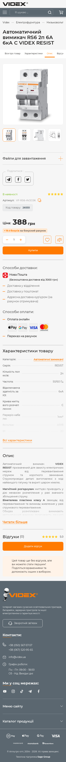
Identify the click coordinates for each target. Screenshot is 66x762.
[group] (33, 94)
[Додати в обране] (47, 240)
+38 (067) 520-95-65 (21, 649)
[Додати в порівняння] (59, 240)
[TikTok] (22, 691)
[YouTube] (5, 691)
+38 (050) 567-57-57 (20, 645)
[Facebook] (38, 691)
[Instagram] (13, 691)
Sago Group (43, 756)
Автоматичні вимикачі (48, 359)
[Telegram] (30, 691)
